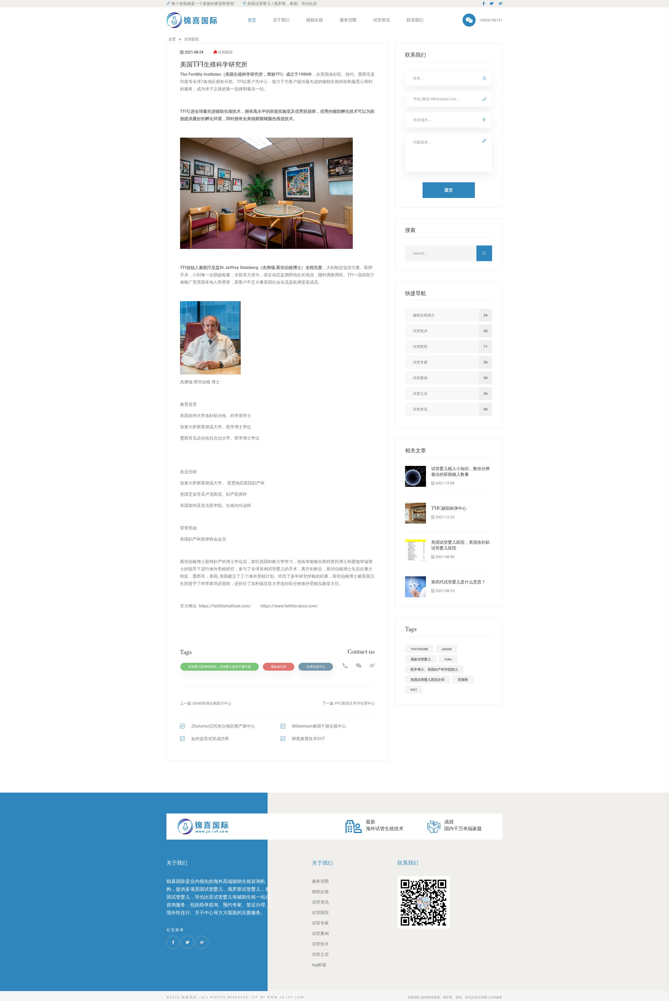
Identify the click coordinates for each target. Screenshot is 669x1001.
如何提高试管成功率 (210, 738)
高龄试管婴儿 (421, 659)
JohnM (446, 649)
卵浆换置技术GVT (308, 738)
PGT (414, 690)
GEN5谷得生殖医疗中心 (212, 703)
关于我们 (281, 19)
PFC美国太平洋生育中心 (355, 703)
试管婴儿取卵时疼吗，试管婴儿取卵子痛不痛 (219, 667)
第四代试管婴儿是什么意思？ (458, 582)
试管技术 (320, 943)
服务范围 (348, 19)
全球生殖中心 (315, 667)
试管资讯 (381, 19)
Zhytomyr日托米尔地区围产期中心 (223, 726)
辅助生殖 (314, 19)
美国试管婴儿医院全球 (428, 680)
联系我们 (415, 19)
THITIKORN (419, 649)
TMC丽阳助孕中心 (448, 508)
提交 (449, 190)
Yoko (448, 659)
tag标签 (319, 964)
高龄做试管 (278, 667)
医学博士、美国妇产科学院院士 (434, 669)
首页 (252, 19)
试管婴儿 (276, 568)
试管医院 (225, 52)
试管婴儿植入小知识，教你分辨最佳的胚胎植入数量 (460, 471)
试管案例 (320, 933)
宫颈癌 (463, 680)
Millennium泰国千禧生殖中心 (319, 726)
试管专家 (320, 923)
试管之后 (320, 954)
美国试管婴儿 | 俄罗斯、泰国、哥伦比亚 (282, 3)
